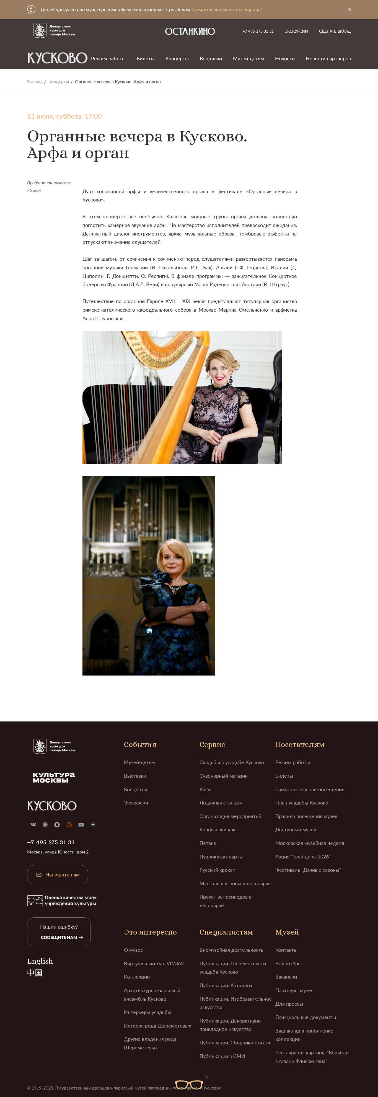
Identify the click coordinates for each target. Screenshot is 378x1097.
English (40, 961)
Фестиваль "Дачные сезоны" (308, 870)
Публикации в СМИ (222, 1056)
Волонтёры (288, 963)
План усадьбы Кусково (301, 803)
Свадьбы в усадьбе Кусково (232, 762)
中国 (35, 973)
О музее (133, 950)
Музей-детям (248, 58)
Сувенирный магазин (224, 776)
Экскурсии (296, 31)
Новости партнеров (328, 58)
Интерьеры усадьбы (147, 1012)
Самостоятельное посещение (310, 789)
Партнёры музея (294, 990)
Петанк (208, 843)
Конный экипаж (217, 829)
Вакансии (286, 977)
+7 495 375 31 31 (258, 31)
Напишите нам (62, 874)
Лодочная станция (221, 803)
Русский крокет (217, 870)
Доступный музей (295, 829)
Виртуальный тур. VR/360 (153, 963)
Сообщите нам (59, 937)
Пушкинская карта (221, 856)
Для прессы (289, 1004)
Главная (35, 81)
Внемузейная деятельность (231, 950)
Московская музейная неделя (309, 843)
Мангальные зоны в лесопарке (235, 883)
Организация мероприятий (230, 816)
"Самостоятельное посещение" (226, 9)
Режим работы (108, 58)
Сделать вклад (335, 31)
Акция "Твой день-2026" (303, 856)
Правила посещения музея (306, 816)
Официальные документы (305, 1017)
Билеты (145, 58)
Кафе (206, 789)
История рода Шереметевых (157, 1026)
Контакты (286, 950)
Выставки (211, 58)
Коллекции (137, 977)
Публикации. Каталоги (226, 985)
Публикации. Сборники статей (235, 1042)
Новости (285, 58)
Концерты (177, 58)
